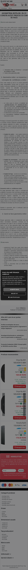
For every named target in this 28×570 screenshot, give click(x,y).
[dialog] (14, 285)
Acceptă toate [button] (14, 289)
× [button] (24, 271)
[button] (14, 297)
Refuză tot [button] (14, 293)
